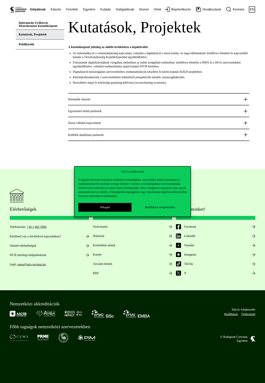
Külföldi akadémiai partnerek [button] (86, 135)
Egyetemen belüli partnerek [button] (85, 111)
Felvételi (72, 9)
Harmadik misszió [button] (79, 99)
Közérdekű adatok (104, 245)
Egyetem (89, 9)
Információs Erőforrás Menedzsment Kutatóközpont (38, 24)
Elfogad (105, 207)
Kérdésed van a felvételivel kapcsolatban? (35, 236)
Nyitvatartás (100, 226)
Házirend (98, 236)
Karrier (97, 254)
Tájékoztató (248, 314)
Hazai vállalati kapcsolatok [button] (84, 123)
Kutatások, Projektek (33, 34)
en (252, 9)
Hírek (157, 9)
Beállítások (231, 314)
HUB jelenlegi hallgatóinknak (28, 255)
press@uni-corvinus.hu (31, 264)
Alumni (144, 9)
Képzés (56, 9)
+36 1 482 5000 (36, 226)
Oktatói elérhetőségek (23, 245)
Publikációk (26, 44)
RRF (96, 273)
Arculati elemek (102, 263)
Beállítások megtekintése (160, 207)
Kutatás (105, 9)
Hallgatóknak (125, 9)
